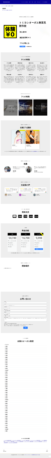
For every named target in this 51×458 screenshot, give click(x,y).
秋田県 (6, 353)
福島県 (6, 357)
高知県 (6, 416)
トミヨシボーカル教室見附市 (12, 442)
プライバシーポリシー (27, 454)
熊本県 (6, 423)
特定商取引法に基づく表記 (36, 454)
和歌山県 (6, 399)
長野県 (6, 381)
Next (47, 193)
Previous (3, 193)
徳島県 (6, 410)
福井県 (6, 377)
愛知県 (6, 386)
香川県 (6, 412)
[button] (25, 344)
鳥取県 (6, 401)
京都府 (6, 392)
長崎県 (6, 421)
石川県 (6, 375)
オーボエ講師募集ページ (35, 151)
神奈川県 (6, 370)
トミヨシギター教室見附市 (25, 440)
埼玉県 (6, 364)
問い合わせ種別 (6, 314)
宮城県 (6, 351)
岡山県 (6, 405)
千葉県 (6, 366)
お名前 (5, 301)
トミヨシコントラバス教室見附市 (35, 440)
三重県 (6, 388)
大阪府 (6, 394)
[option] (18, 139)
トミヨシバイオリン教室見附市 (28, 441)
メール (5, 304)
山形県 (6, 355)
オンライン (7, 344)
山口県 (6, 408)
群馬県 (6, 362)
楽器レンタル (5, 309)
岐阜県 (6, 383)
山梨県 (6, 379)
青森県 (6, 348)
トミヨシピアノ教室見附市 (38, 441)
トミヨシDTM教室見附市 (7, 440)
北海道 (6, 346)
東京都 (6, 368)
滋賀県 (6, 390)
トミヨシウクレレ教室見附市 (16, 440)
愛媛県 (6, 414)
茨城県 (6, 359)
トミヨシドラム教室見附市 (19, 441)
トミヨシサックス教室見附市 (10, 441)
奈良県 (6, 397)
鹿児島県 (6, 429)
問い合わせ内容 (6, 317)
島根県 (6, 403)
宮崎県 (6, 427)
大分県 (6, 425)
